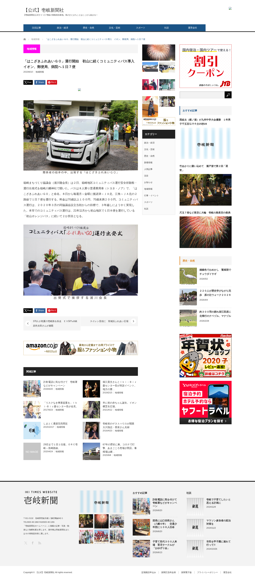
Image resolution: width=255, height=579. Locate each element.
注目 (146, 176)
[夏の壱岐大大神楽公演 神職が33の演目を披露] (86, 537)
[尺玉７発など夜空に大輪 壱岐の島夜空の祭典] (101, 521)
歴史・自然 (88, 27)
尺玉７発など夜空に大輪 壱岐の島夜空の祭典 (205, 212)
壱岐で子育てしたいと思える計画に (218, 501)
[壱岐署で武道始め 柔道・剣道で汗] (150, 107)
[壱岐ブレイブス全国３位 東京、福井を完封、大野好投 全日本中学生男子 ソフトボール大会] (101, 537)
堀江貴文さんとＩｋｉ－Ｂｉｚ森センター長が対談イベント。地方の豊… (120, 386)
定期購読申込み (148, 572)
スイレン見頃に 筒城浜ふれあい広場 (109, 321)
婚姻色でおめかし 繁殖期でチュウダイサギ (215, 271)
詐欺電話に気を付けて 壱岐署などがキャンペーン (165, 502)
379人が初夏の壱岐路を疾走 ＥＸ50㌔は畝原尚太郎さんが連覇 (55, 323)
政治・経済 (62, 27)
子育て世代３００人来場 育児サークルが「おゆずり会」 (165, 544)
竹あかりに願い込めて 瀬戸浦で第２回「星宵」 (204, 168)
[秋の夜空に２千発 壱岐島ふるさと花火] (158, 52)
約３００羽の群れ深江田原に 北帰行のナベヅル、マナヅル (215, 313)
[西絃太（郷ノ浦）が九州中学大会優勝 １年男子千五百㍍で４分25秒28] (101, 501)
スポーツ (140, 27)
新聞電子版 (186, 572)
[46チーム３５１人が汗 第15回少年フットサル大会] (167, 101)
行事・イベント (151, 195)
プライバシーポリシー (207, 572)
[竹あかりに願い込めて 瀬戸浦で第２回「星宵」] (86, 521)
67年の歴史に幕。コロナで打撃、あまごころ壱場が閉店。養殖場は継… (120, 448)
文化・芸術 (114, 27)
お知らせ (148, 182)
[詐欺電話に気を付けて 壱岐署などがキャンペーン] (117, 537)
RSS (39, 543)
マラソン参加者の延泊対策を (218, 522)
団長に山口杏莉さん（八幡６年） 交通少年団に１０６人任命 (165, 523)
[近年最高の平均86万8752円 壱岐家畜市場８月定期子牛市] (117, 521)
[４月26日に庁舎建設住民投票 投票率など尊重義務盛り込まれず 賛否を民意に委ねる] (167, 67)
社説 (166, 27)
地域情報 (40, 72)
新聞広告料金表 (168, 572)
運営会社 (192, 27)
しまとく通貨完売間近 (55, 423)
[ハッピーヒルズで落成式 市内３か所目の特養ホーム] (150, 67)
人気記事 (148, 169)
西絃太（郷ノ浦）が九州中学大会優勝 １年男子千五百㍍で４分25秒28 (205, 121)
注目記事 (36, 27)
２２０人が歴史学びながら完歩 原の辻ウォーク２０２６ (215, 292)
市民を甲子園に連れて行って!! (218, 543)
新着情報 (148, 162)
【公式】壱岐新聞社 (43, 10)
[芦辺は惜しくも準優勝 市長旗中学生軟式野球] (167, 85)
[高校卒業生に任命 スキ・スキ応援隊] (150, 84)
